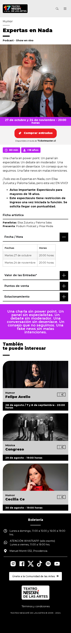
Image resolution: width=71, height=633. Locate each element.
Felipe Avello (17, 397)
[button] (65, 9)
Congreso (14, 449)
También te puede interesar (24, 346)
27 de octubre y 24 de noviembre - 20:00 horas (35, 121)
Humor (8, 21)
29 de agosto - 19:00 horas (23, 457)
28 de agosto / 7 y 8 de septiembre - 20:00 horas (35, 406)
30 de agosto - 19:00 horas (24, 507)
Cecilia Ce (15, 499)
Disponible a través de (35, 140)
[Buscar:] (41, 9)
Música (10, 445)
